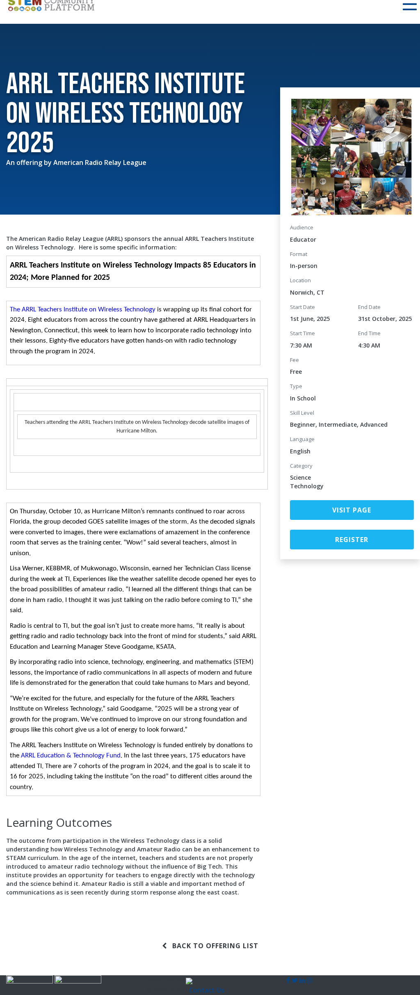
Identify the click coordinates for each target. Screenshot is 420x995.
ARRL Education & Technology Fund (71, 755)
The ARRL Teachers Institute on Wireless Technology (82, 309)
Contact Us (206, 990)
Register (351, 539)
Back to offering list (214, 945)
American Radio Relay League (99, 162)
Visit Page (351, 510)
